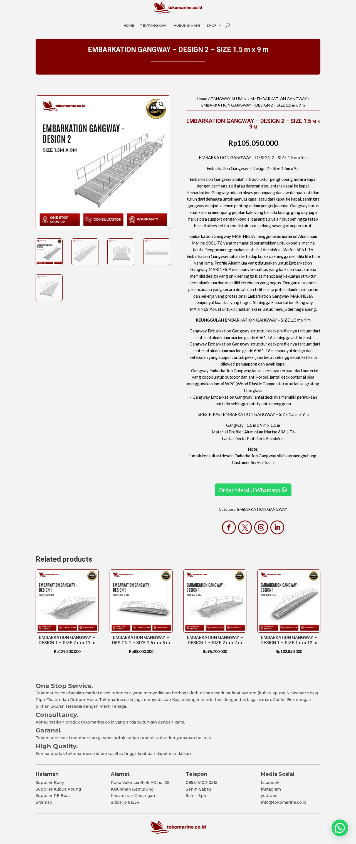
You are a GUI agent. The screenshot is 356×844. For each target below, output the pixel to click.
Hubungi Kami (187, 25)
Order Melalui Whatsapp (249, 490)
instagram (271, 789)
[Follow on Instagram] (261, 527)
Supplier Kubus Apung (58, 789)
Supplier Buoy (50, 782)
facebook (270, 782)
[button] (161, 104)
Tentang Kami (153, 25)
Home (128, 25)
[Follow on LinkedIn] (277, 527)
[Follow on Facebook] (229, 527)
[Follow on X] (245, 527)
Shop (211, 25)
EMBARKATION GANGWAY (282, 98)
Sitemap (44, 802)
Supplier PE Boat (53, 795)
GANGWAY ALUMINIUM (232, 98)
